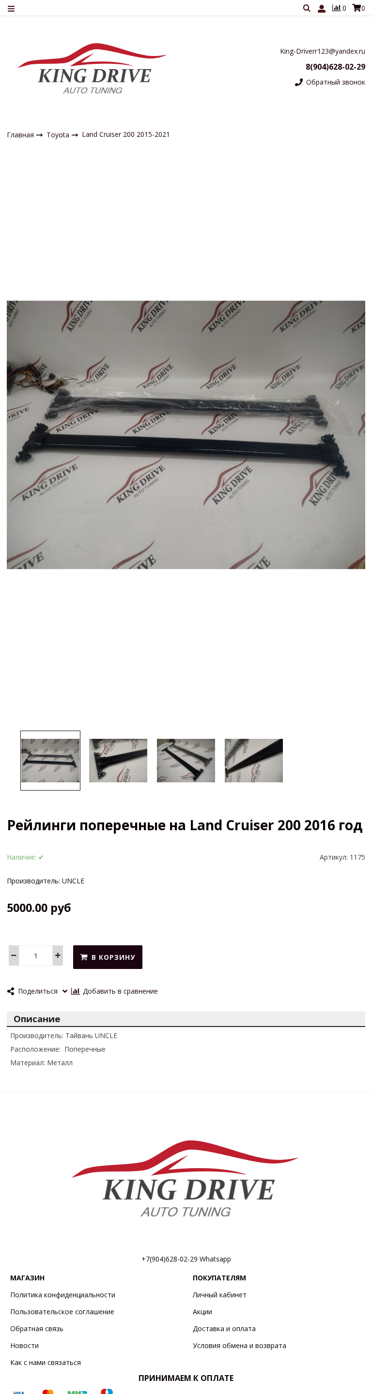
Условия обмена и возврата (239, 1345)
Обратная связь (36, 1328)
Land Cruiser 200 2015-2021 (126, 134)
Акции (202, 1311)
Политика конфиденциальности (62, 1294)
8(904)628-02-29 (335, 66)
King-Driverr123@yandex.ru (322, 51)
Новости (24, 1345)
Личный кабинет (220, 1294)
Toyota (58, 134)
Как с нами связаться (45, 1362)
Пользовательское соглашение (62, 1311)
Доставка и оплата (224, 1328)
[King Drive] (93, 68)
